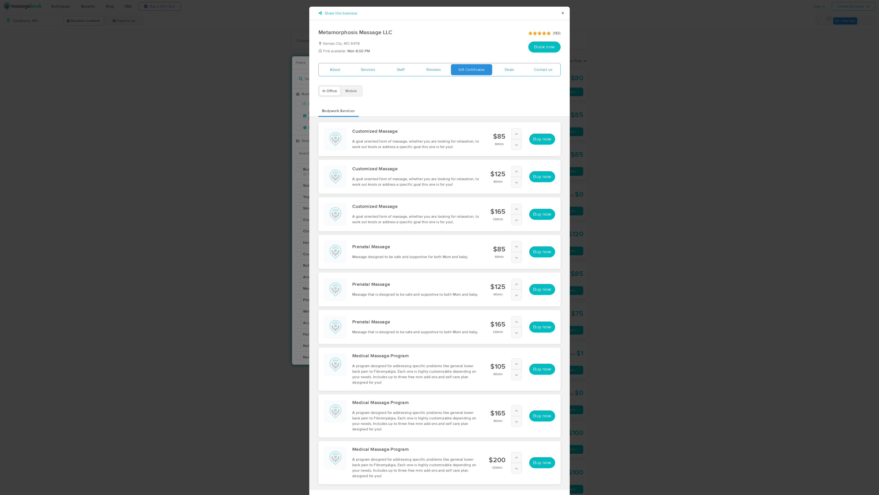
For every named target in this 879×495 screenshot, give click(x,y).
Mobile (351, 91)
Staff (401, 70)
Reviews (433, 70)
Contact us (543, 70)
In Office (330, 91)
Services (368, 70)
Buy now (542, 139)
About (335, 70)
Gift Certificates (471, 70)
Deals (509, 70)
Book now (544, 47)
